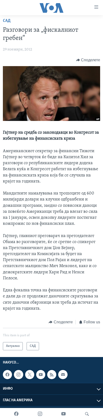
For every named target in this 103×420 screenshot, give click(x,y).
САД (7, 21)
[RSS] (51, 374)
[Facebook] (16, 414)
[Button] (88, 60)
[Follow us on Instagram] (18, 374)
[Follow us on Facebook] (7, 374)
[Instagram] (40, 414)
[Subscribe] (62, 374)
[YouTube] (63, 414)
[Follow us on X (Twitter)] (29, 374)
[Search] (87, 414)
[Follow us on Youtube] (40, 374)
